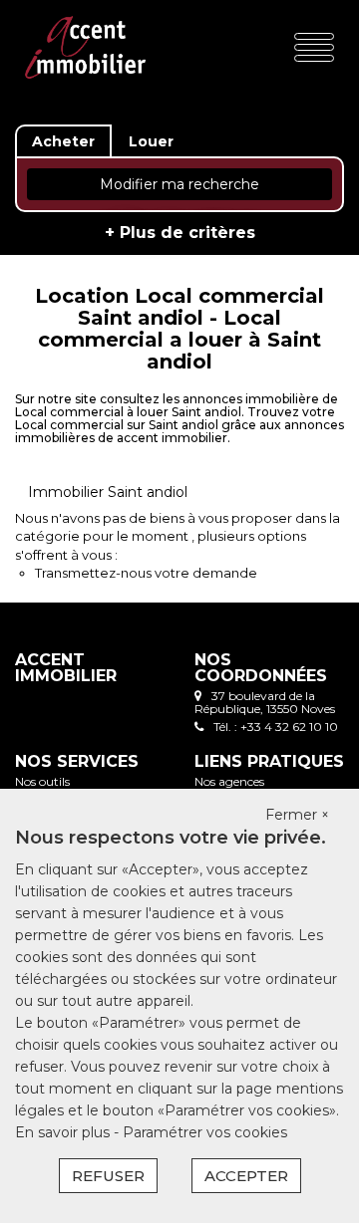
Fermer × (297, 815)
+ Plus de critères (180, 232)
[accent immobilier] (85, 46)
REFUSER (108, 1175)
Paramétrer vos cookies (205, 1132)
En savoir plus (64, 1132)
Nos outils (42, 781)
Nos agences (229, 781)
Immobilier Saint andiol (107, 492)
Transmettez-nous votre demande (146, 573)
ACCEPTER (246, 1175)
